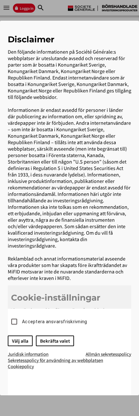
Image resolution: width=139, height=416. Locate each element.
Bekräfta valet (55, 341)
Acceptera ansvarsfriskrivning (54, 321)
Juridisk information (28, 354)
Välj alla (20, 341)
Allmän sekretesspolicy (108, 354)
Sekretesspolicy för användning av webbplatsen (55, 360)
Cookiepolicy (21, 366)
